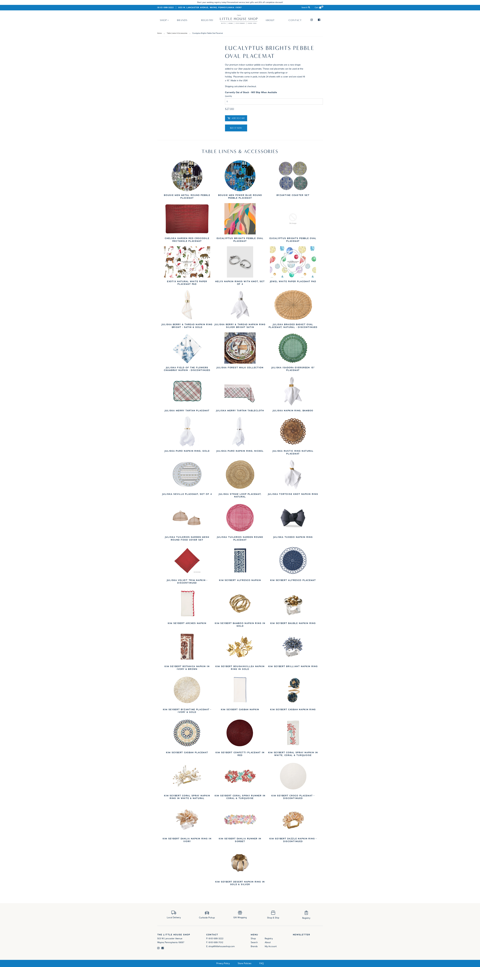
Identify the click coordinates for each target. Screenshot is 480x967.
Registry (207, 20)
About (270, 20)
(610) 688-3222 (165, 7)
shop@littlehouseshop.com (221, 946)
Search (254, 942)
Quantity (228, 96)
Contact (295, 20)
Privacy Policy (223, 963)
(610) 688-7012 (215, 942)
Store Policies (244, 963)
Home (159, 33)
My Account (271, 946)
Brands (182, 20)
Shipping (229, 86)
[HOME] (239, 23)
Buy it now (236, 128)
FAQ (261, 963)
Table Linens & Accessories (177, 33)
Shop (163, 20)
